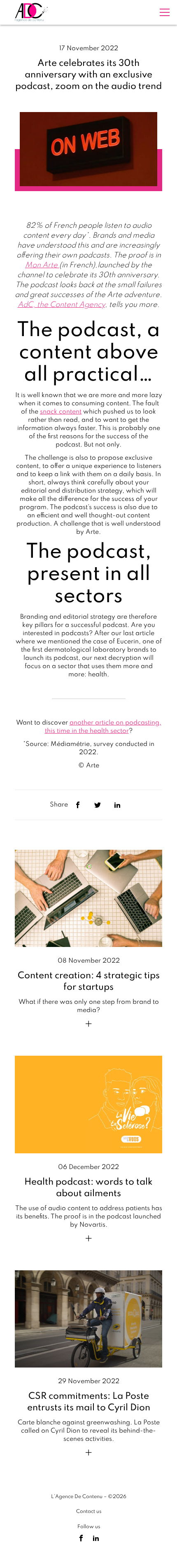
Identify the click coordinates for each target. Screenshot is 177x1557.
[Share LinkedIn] (117, 805)
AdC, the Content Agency (61, 305)
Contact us (88, 1511)
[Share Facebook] (78, 805)
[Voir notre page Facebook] (81, 1538)
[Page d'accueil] (31, 12)
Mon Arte (42, 265)
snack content (61, 412)
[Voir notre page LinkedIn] (95, 1538)
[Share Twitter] (97, 805)
